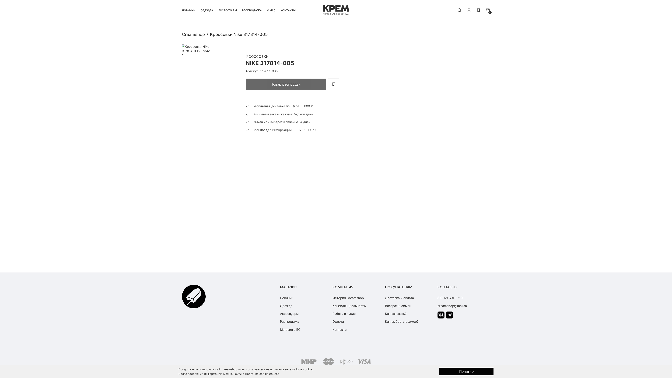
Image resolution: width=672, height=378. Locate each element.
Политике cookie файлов (262, 374)
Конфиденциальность (349, 306)
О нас (271, 10)
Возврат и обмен (398, 306)
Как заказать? (396, 314)
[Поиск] (459, 10)
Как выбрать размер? (401, 321)
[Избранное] (478, 10)
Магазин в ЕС (290, 329)
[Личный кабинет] (469, 10)
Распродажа (252, 10)
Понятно (466, 371)
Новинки (188, 10)
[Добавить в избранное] (333, 84)
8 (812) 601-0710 (450, 298)
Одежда (207, 10)
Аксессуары (227, 10)
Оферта (338, 321)
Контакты (288, 10)
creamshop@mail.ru (452, 306)
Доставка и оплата (399, 298)
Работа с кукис (344, 314)
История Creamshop (348, 298)
